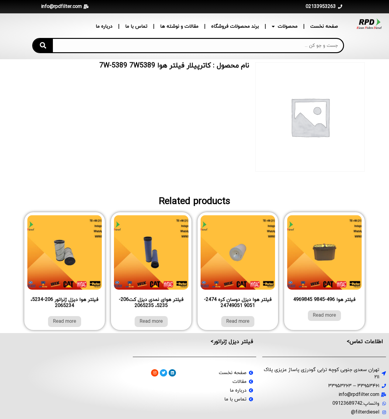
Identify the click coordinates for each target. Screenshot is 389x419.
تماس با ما (136, 26)
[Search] (43, 45)
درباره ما (104, 26)
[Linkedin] (172, 372)
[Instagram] (154, 372)
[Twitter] (163, 372)
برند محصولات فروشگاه (235, 26)
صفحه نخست (324, 26)
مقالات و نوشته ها (179, 26)
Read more (324, 315)
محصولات (288, 26)
